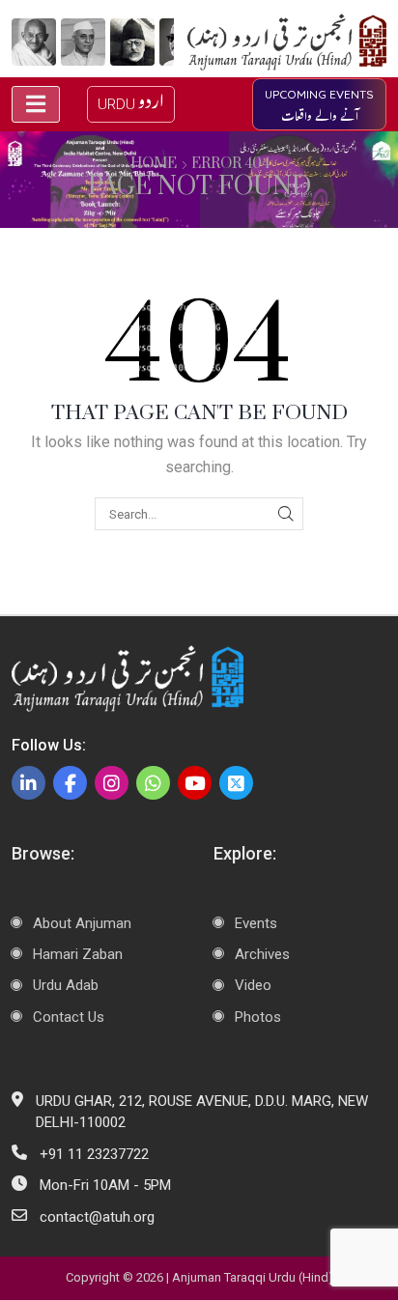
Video (253, 985)
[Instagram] (111, 783)
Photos (258, 1017)
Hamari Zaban (78, 954)
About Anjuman (82, 923)
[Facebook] (70, 783)
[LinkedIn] (28, 783)
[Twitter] (236, 783)
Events (256, 923)
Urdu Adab (66, 985)
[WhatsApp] (153, 783)
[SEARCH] (286, 513)
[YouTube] (195, 783)
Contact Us (68, 1017)
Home (153, 164)
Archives (262, 954)
